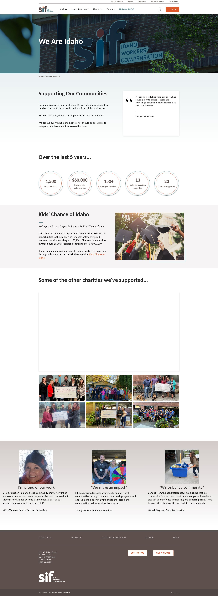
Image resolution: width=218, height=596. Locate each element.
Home (41, 77)
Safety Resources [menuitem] (79, 9)
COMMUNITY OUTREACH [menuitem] (113, 538)
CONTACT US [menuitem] (45, 538)
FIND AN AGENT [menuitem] (126, 9)
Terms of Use (175, 593)
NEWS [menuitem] (176, 538)
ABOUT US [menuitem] (76, 538)
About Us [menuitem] (97, 9)
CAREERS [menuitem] (149, 538)
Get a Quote (163, 553)
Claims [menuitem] (63, 9)
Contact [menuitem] (111, 9)
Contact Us (137, 553)
